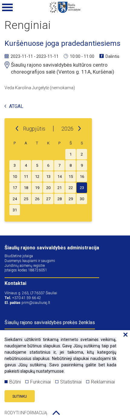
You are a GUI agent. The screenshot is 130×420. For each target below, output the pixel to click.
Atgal (16, 106)
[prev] (17, 128)
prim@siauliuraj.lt (35, 303)
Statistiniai (71, 382)
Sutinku (19, 396)
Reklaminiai (103, 382)
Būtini (15, 382)
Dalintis (112, 56)
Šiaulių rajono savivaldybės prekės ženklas (50, 322)
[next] (79, 128)
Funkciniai (40, 382)
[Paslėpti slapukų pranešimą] (123, 334)
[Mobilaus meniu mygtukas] (7, 7)
